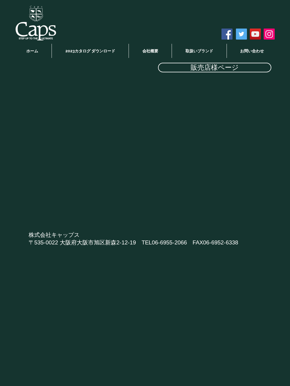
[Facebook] (227, 34)
